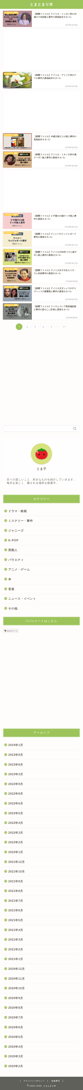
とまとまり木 (41, 4)
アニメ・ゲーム (19, 569)
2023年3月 (15, 774)
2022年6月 (15, 803)
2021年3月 (15, 939)
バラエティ (16, 559)
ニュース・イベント (22, 598)
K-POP (13, 540)
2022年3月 (15, 832)
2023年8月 (15, 764)
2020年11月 (16, 978)
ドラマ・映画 (17, 511)
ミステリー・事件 (20, 520)
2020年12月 (16, 968)
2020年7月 (15, 1017)
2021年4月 (15, 930)
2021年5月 (15, 920)
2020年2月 (15, 1066)
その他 (13, 608)
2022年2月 (15, 842)
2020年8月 (15, 1007)
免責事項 (55, 1081)
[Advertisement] (41, 49)
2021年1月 (15, 959)
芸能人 (13, 550)
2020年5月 (15, 1036)
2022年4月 (15, 822)
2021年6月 (15, 910)
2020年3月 (15, 1056)
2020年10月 (16, 988)
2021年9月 (15, 881)
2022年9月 (15, 784)
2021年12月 (16, 861)
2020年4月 (15, 1046)
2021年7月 (15, 900)
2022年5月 (15, 813)
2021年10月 (16, 871)
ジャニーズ (16, 530)
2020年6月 (15, 1027)
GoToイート (12, 631)
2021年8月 (15, 890)
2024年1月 (15, 745)
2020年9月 (15, 998)
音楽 (11, 589)
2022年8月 (15, 793)
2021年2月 (15, 949)
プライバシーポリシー (34, 1081)
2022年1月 (15, 852)
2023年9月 (15, 754)
